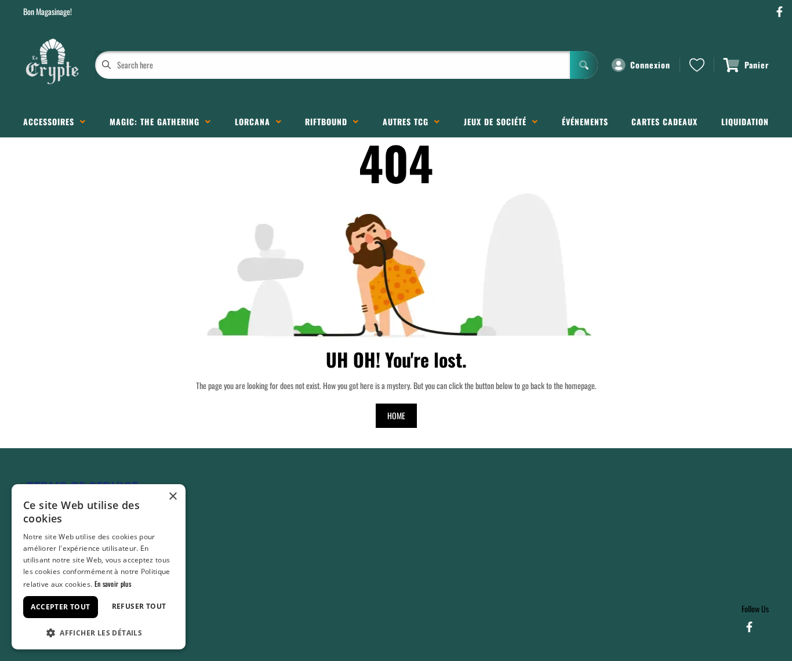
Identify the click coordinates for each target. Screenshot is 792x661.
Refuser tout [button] (139, 606)
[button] (98, 632)
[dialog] (99, 566)
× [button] (172, 496)
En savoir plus (113, 584)
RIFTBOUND (329, 121)
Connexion (650, 65)
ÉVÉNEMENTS (585, 121)
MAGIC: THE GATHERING (157, 121)
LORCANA (255, 121)
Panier (756, 65)
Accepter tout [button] (60, 607)
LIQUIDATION (745, 121)
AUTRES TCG (408, 121)
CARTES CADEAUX (664, 121)
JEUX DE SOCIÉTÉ (498, 121)
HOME (396, 415)
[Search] (584, 65)
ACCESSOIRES (51, 121)
